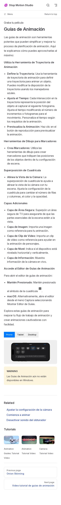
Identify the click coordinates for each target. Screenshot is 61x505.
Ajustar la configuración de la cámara (29, 409)
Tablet (20, 334)
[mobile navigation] (56, 5)
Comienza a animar (18, 414)
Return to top (51, 14)
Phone (9, 334)
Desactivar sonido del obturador (26, 420)
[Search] (48, 5)
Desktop (32, 334)
